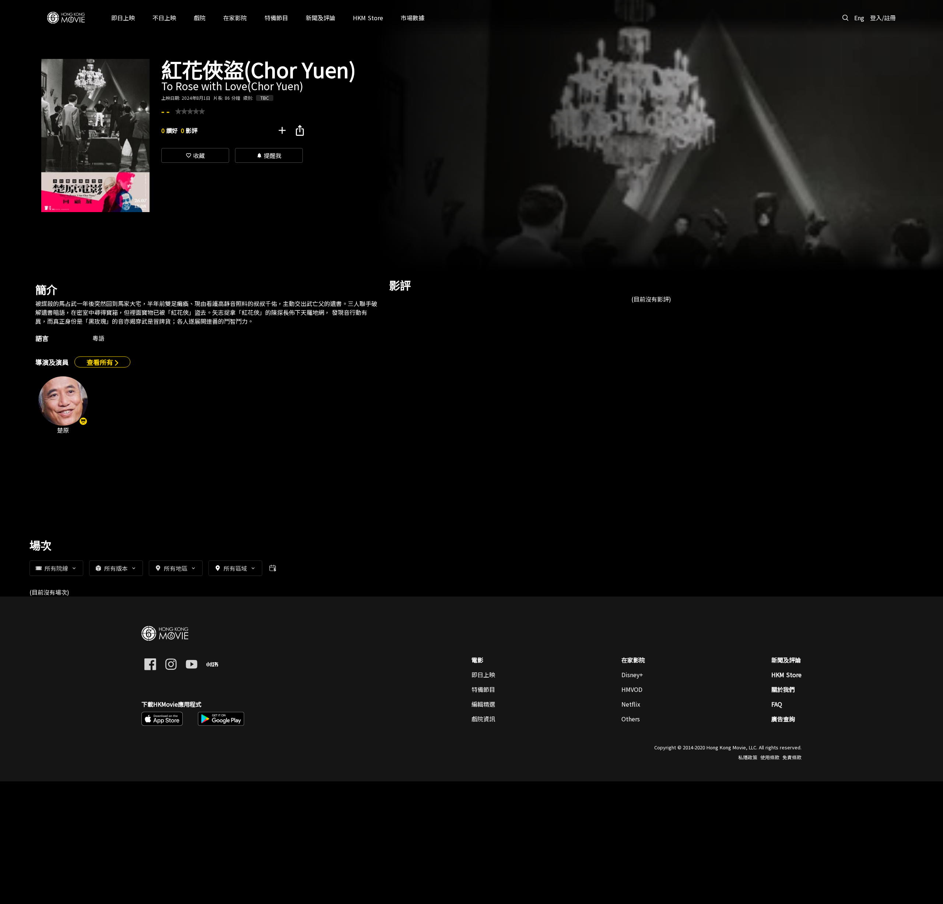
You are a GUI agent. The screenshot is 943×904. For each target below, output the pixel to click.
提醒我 (268, 155)
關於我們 (783, 689)
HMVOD (631, 689)
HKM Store (786, 674)
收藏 (195, 155)
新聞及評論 (786, 659)
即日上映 (483, 674)
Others (630, 718)
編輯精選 (483, 704)
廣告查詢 (783, 718)
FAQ (776, 704)
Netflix (630, 704)
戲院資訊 (483, 718)
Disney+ (632, 674)
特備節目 (483, 689)
